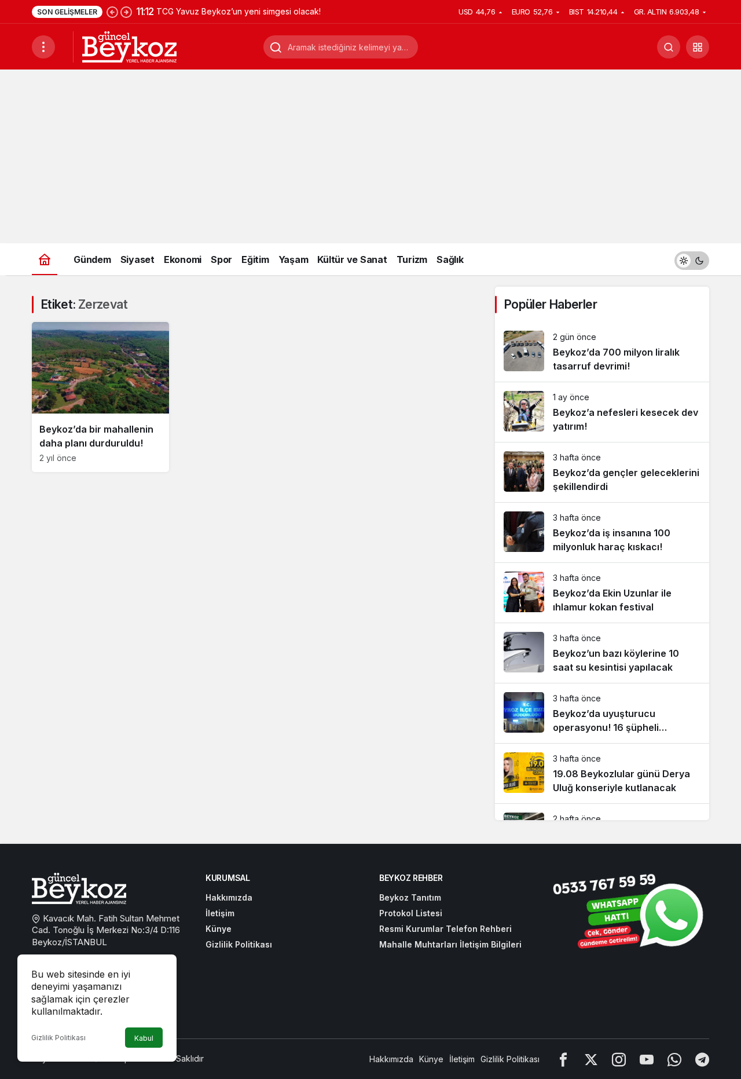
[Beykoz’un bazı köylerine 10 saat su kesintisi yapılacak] (602, 653)
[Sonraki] (126, 11)
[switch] (691, 259)
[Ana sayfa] (45, 259)
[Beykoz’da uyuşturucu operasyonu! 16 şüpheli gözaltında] (602, 713)
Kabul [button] (143, 1038)
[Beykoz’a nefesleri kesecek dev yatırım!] (602, 412)
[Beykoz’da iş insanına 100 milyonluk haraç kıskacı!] (602, 532)
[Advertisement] (370, 156)
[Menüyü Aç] (43, 46)
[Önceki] (112, 11)
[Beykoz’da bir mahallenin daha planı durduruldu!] (100, 397)
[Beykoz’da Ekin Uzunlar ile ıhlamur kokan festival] (602, 593)
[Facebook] (563, 1059)
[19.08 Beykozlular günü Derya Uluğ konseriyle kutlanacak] (602, 773)
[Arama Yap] (668, 46)
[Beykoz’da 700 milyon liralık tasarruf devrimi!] (602, 352)
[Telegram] (702, 1059)
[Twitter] (591, 1059)
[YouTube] (647, 1059)
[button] (697, 46)
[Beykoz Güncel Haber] (129, 46)
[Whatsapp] (674, 1059)
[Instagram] (619, 1059)
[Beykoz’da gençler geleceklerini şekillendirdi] (602, 472)
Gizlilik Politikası (58, 1037)
